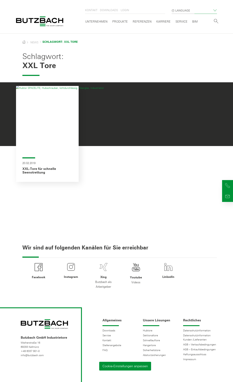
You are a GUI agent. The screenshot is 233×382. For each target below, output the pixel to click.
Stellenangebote (111, 345)
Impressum (189, 359)
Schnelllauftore (151, 340)
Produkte (120, 21)
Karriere (163, 21)
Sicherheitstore (151, 350)
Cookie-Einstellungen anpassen (125, 366)
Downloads (109, 10)
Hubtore (147, 330)
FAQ (105, 350)
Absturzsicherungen (154, 355)
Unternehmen (96, 21)
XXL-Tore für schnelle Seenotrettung (39, 170)
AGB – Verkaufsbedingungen (199, 344)
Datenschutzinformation (197, 330)
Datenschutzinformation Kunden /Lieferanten (197, 337)
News (34, 42)
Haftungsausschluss (194, 354)
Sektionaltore (150, 335)
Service (181, 21)
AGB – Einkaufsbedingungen (199, 349)
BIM (195, 21)
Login (125, 10)
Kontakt (91, 10)
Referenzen (142, 21)
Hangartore (149, 345)
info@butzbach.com (32, 355)
